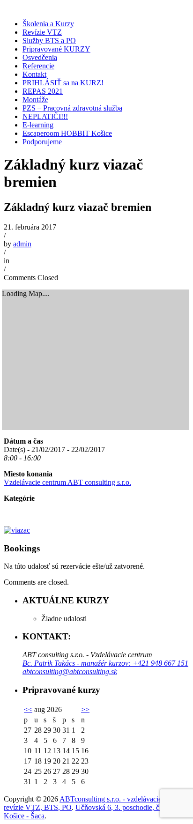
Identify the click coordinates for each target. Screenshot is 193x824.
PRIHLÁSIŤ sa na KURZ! (63, 83)
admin (22, 244)
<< (28, 709)
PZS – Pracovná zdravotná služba (72, 108)
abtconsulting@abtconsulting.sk (69, 672)
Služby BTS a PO (49, 41)
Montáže (35, 100)
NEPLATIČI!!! (45, 116)
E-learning (37, 125)
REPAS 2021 (42, 91)
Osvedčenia (39, 57)
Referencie (38, 66)
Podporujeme (42, 142)
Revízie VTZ (42, 32)
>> (85, 709)
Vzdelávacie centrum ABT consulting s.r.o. (67, 482)
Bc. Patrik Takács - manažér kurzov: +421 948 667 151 (105, 663)
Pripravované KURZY (56, 49)
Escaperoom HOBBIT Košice (67, 133)
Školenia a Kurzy (48, 24)
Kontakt (34, 74)
